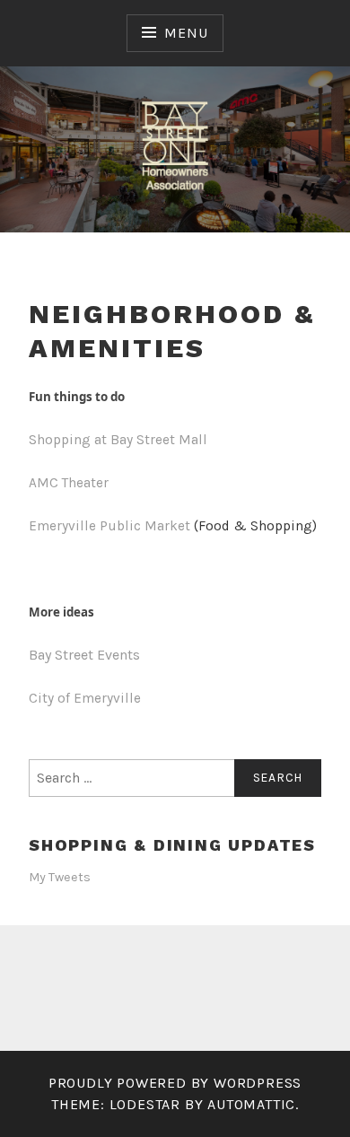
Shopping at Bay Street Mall (118, 440)
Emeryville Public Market (109, 526)
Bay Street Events (84, 654)
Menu (185, 32)
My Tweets (60, 877)
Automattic (251, 1104)
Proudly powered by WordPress (175, 1082)
